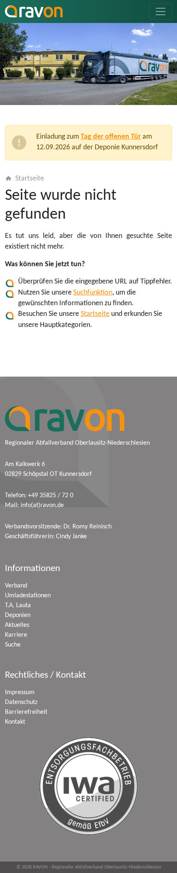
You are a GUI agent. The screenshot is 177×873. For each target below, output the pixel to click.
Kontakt (15, 722)
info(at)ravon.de (42, 505)
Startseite (29, 178)
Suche (13, 645)
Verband (16, 586)
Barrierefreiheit (26, 712)
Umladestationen (28, 595)
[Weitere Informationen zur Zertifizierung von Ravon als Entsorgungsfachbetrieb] (88, 786)
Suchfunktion (92, 292)
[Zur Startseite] (34, 11)
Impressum (20, 692)
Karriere (16, 635)
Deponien (17, 615)
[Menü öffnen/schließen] (160, 11)
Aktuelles (17, 625)
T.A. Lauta (18, 605)
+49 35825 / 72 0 (50, 495)
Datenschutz (21, 702)
